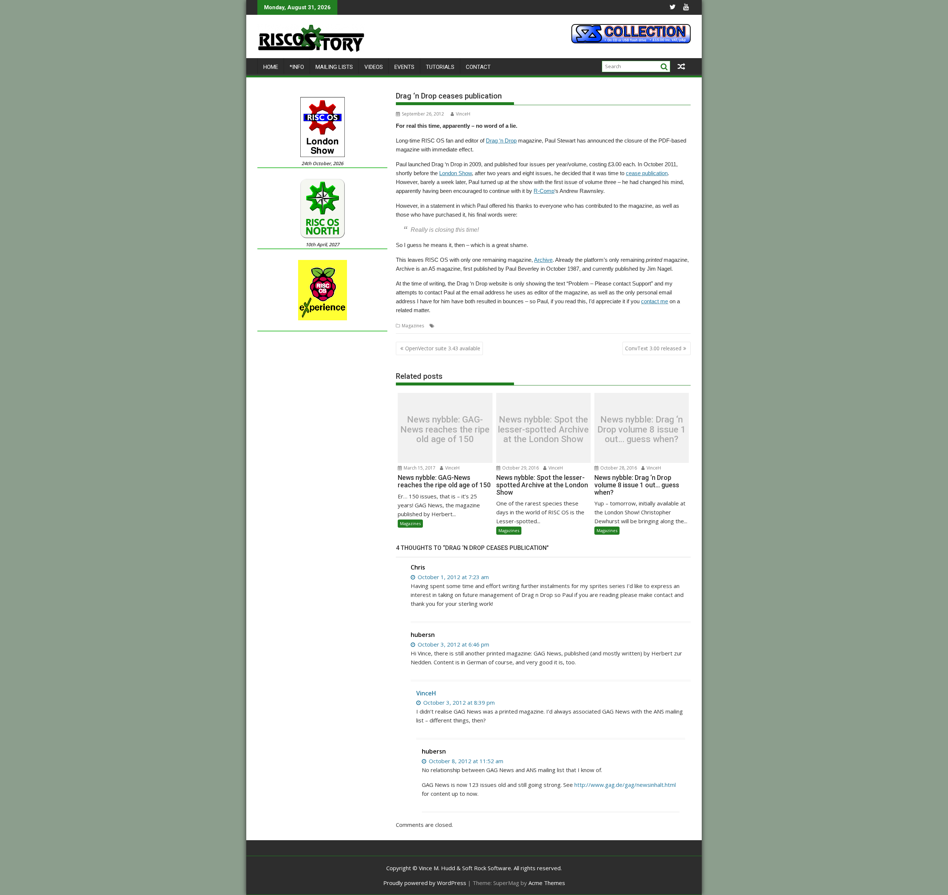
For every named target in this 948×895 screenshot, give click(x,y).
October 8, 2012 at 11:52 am (465, 761)
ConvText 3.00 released (653, 348)
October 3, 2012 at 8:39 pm (458, 702)
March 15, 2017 (419, 468)
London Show (455, 173)
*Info (297, 67)
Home (270, 67)
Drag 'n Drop (468, 326)
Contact (478, 67)
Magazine (495, 326)
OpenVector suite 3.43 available (442, 348)
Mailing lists (334, 67)
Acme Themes (546, 882)
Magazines (413, 326)
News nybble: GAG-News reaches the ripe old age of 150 (445, 429)
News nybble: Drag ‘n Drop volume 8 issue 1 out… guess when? (641, 429)
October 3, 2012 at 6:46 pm (452, 644)
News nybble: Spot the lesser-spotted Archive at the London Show (543, 429)
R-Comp (544, 191)
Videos (373, 67)
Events (404, 67)
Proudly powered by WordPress (424, 882)
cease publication (647, 173)
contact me (654, 301)
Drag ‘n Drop (501, 140)
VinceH (463, 114)
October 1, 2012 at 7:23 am (452, 577)
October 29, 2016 (520, 468)
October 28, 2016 (618, 468)
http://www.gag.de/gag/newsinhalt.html (625, 784)
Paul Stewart (521, 326)
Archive (543, 260)
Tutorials (440, 67)
